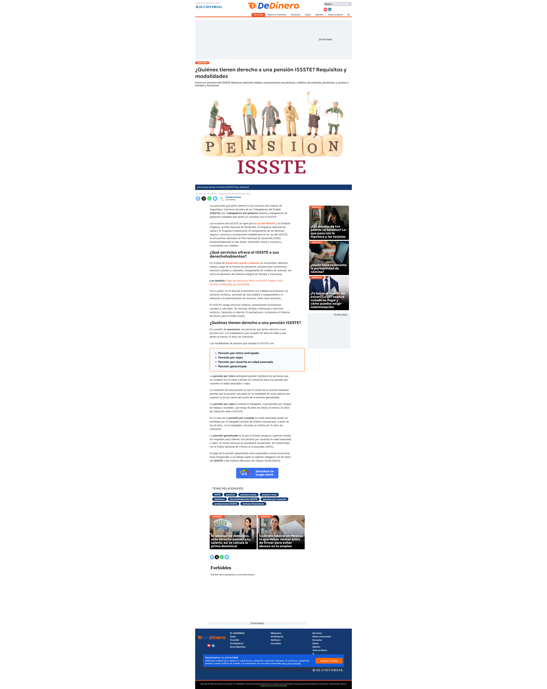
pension (230, 494)
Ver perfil (230, 200)
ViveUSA (234, 640)
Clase (233, 636)
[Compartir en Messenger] (215, 198)
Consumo (295, 14)
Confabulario (236, 643)
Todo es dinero (335, 14)
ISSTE (217, 494)
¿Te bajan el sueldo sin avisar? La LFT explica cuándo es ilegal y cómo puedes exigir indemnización (328, 300)
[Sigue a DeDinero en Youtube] (325, 9)
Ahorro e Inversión (277, 14)
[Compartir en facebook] (198, 198)
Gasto (308, 14)
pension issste (248, 494)
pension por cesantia (274, 499)
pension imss (269, 494)
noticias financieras (253, 503)
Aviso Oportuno (238, 647)
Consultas (276, 643)
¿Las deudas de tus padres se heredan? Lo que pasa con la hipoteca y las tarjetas (328, 231)
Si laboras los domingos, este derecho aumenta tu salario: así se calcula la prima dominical (231, 541)
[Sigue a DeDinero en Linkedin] (329, 9)
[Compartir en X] (204, 198)
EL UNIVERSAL (237, 633)
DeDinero (275, 640)
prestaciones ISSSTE (225, 503)
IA (349, 14)
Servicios (258, 14)
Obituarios (276, 633)
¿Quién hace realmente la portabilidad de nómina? (329, 268)
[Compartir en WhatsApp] (209, 198)
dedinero (219, 499)
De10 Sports (277, 636)
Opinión (319, 14)
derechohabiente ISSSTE (243, 499)
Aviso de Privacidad (291, 663)
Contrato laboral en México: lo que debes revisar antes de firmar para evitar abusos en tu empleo (281, 541)
